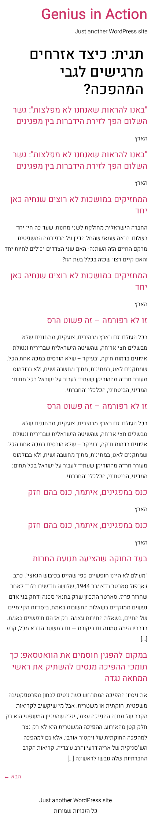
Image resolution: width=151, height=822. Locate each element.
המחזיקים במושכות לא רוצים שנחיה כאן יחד (78, 205)
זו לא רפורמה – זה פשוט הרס (97, 320)
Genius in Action (94, 14)
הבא (12, 776)
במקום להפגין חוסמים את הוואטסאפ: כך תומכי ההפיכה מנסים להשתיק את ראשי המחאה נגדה (78, 666)
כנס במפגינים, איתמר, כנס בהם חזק (87, 492)
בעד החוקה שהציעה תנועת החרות (90, 559)
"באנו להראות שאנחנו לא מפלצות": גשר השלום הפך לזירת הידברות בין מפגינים (80, 115)
